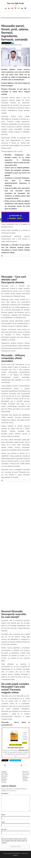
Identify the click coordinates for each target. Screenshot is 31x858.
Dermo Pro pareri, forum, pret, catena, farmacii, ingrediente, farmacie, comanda (26, 776)
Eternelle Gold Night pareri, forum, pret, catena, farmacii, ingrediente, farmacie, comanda (4, 777)
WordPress (17, 853)
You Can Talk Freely (15, 3)
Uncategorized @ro (15, 760)
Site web (3, 829)
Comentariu (5, 793)
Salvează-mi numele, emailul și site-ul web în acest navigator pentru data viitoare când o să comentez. (14, 841)
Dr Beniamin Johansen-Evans (12, 45)
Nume (3, 815)
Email (3, 822)
